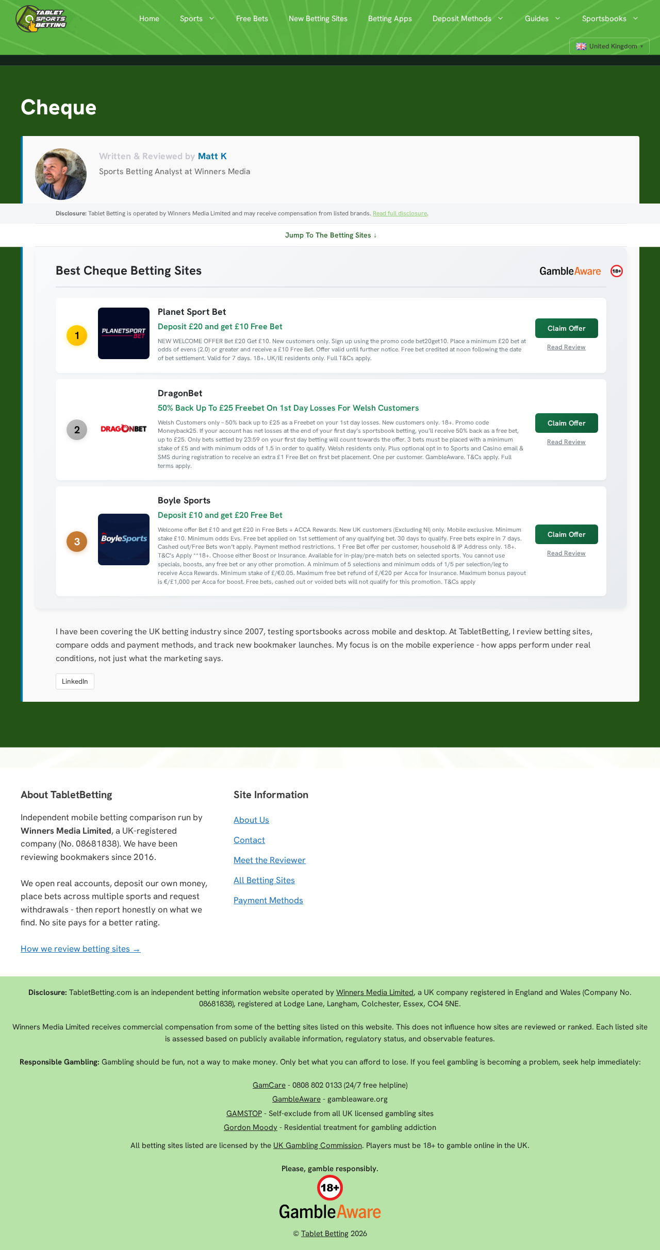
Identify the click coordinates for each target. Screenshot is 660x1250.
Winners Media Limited (375, 992)
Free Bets (252, 18)
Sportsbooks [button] (604, 18)
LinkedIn (75, 681)
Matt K (212, 156)
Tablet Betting (325, 1233)
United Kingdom (613, 46)
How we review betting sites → (81, 948)
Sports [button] (191, 18)
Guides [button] (537, 18)
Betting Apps (390, 18)
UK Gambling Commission (317, 1145)
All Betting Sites (264, 880)
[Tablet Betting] (43, 19)
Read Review (566, 347)
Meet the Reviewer (270, 860)
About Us (251, 819)
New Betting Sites (318, 18)
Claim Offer (567, 328)
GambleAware (296, 1099)
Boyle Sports (184, 500)
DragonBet (180, 393)
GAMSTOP (244, 1113)
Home (149, 18)
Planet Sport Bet (192, 311)
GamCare (269, 1085)
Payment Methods (268, 900)
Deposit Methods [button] (462, 18)
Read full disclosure (400, 213)
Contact (249, 840)
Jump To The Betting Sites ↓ (331, 235)
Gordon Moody (250, 1127)
